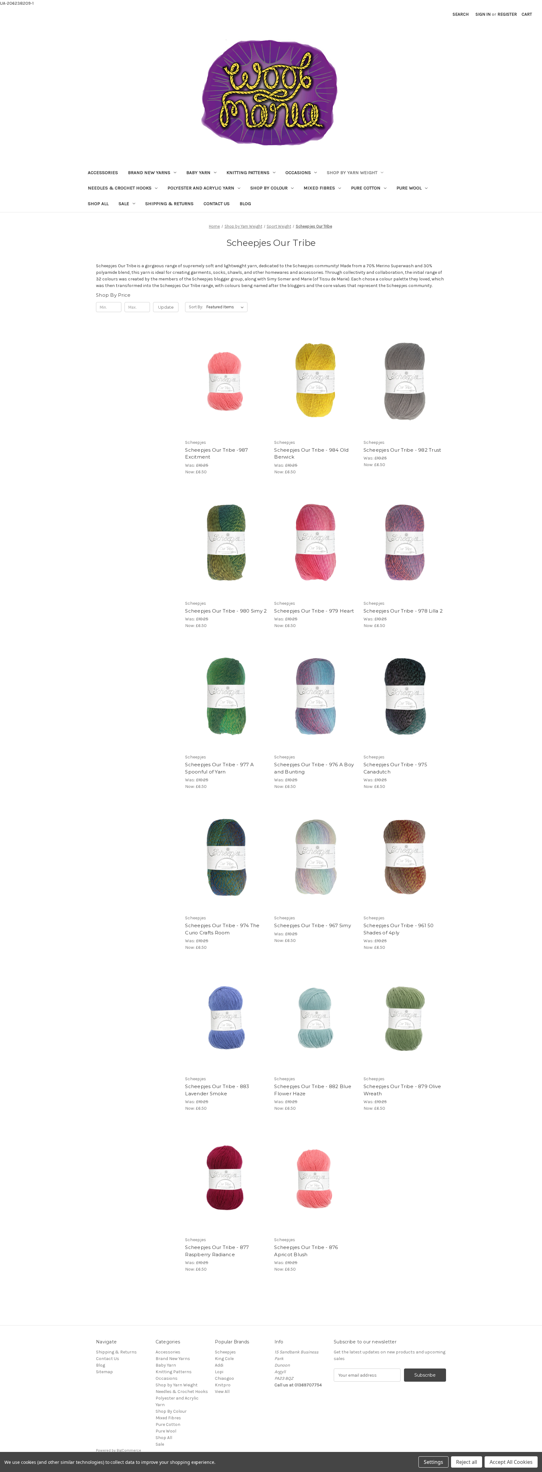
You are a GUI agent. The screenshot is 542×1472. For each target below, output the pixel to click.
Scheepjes (225, 1352)
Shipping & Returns (169, 203)
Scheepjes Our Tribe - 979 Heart (314, 611)
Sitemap (104, 1371)
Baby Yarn (198, 172)
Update (166, 307)
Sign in (483, 14)
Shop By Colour (269, 188)
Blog (245, 203)
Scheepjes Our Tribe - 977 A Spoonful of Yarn (219, 768)
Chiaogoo (224, 1378)
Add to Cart (226, 392)
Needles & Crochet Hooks (119, 188)
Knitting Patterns (247, 172)
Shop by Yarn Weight (352, 172)
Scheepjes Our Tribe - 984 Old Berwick (311, 453)
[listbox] (226, 307)
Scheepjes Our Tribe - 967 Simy (312, 925)
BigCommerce (129, 1450)
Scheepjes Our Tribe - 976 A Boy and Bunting (314, 768)
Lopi (219, 1371)
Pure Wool (409, 188)
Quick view (225, 370)
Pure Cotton (365, 188)
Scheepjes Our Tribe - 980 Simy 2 (226, 611)
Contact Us (217, 203)
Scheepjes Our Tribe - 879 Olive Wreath (402, 1090)
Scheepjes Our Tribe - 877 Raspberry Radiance (217, 1250)
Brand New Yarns (149, 172)
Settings (433, 1462)
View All (222, 1391)
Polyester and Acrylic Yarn (200, 188)
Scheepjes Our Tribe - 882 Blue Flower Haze (312, 1090)
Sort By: (196, 307)
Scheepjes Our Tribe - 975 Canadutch (395, 768)
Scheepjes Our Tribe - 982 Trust (402, 450)
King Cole (224, 1358)
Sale (124, 203)
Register (507, 14)
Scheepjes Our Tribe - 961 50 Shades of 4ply (399, 929)
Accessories (103, 172)
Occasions (298, 172)
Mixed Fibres (319, 188)
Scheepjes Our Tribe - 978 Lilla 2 (403, 611)
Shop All (98, 203)
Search (461, 14)
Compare (224, 381)
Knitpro (223, 1385)
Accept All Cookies (511, 1462)
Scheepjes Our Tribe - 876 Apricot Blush (306, 1250)
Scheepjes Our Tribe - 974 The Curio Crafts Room (222, 929)
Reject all (466, 1462)
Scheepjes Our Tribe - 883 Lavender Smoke (217, 1090)
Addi (219, 1365)
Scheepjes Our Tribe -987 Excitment (216, 453)
